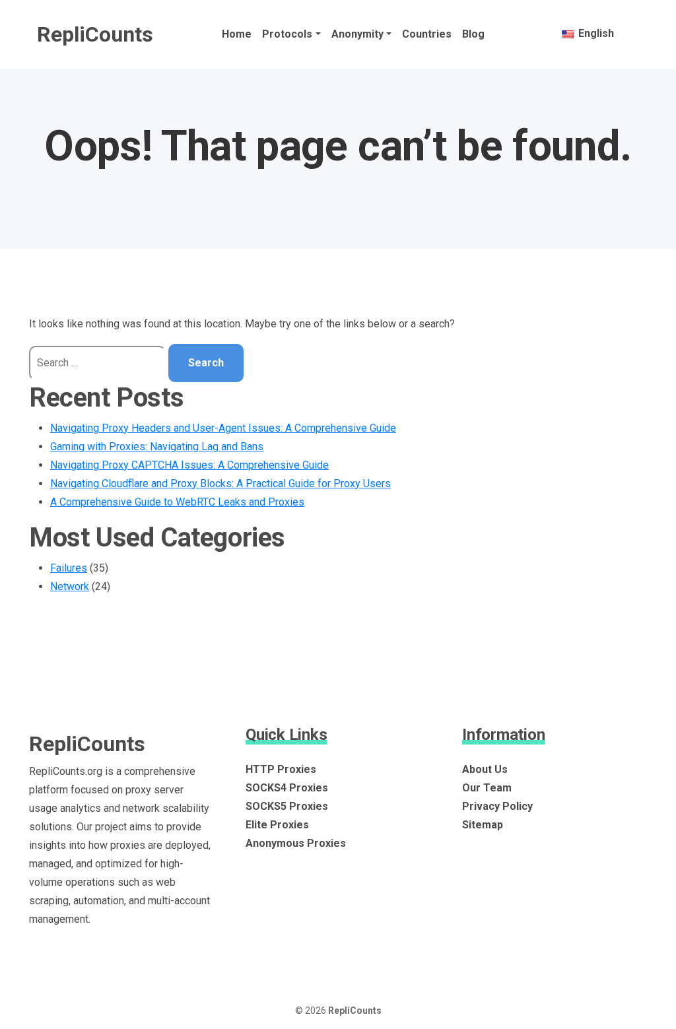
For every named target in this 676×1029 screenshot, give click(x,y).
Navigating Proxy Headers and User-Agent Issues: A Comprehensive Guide (223, 428)
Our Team (487, 787)
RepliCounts (95, 34)
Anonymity (357, 34)
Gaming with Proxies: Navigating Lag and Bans (156, 446)
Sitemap (482, 824)
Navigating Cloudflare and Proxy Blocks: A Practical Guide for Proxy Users (220, 483)
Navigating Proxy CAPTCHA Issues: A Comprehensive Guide (189, 465)
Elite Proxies (277, 824)
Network (69, 586)
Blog (473, 34)
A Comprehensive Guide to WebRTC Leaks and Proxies (177, 502)
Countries (427, 34)
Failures (68, 568)
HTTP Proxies (281, 769)
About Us (485, 769)
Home (237, 34)
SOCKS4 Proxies (287, 787)
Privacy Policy (497, 806)
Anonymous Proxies (296, 843)
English (595, 33)
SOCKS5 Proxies (287, 806)
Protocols (287, 34)
